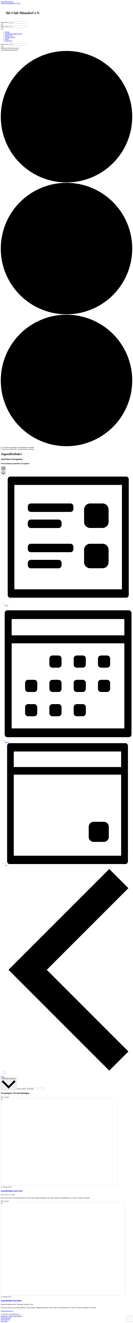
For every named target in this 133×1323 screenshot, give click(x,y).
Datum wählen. (22, 1089)
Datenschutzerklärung (15, 1316)
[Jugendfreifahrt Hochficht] (63, 1295)
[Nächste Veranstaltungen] (5, 1073)
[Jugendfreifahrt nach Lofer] (59, 1185)
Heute (2, 1077)
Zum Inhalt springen (7, 1)
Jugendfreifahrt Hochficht (11, 1301)
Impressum (4, 1316)
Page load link (5, 1319)
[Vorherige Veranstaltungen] (68, 1071)
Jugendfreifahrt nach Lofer (12, 1191)
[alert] (66, 447)
